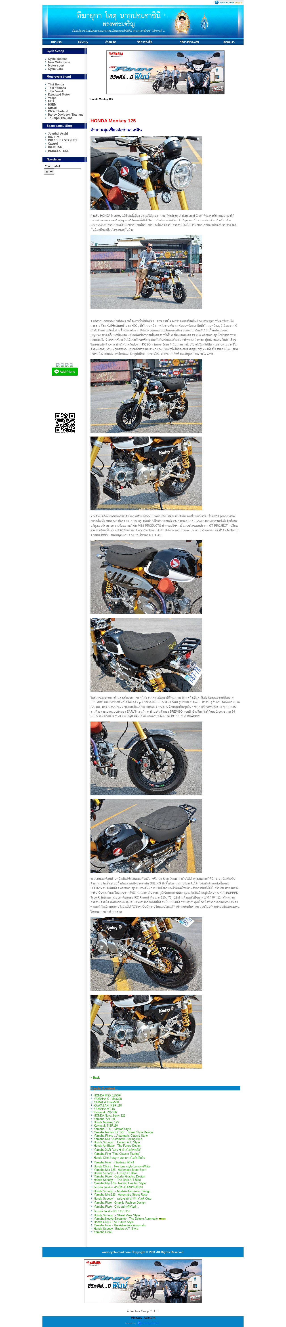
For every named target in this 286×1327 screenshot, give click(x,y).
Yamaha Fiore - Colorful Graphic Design (119, 1176)
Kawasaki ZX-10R (105, 1112)
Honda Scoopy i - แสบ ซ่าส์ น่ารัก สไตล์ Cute (122, 1198)
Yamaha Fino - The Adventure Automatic (120, 1225)
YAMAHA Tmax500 (106, 1102)
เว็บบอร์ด (110, 42)
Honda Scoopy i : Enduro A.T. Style (117, 1142)
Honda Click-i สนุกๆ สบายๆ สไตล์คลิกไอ (119, 1157)
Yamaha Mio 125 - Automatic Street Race (120, 1194)
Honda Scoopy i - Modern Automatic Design (122, 1191)
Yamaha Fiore (103, 1232)
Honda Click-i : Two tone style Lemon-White (122, 1166)
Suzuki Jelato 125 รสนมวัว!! (112, 1211)
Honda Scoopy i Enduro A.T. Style (116, 1228)
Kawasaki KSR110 (106, 1125)
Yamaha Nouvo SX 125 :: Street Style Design (123, 1132)
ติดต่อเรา (229, 42)
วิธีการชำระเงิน (189, 42)
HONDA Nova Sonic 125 (109, 1115)
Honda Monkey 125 (106, 1122)
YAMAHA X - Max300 (108, 1098)
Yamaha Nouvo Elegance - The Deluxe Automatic (126, 1218)
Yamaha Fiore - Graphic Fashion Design (119, 1202)
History (83, 42)
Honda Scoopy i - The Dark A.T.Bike (117, 1179)
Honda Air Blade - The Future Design (117, 1145)
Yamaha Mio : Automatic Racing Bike (118, 1139)
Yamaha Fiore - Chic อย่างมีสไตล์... (116, 1206)
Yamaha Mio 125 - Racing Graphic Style (120, 1183)
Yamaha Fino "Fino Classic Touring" (117, 1153)
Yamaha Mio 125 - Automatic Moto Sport (120, 1169)
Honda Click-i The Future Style (114, 1222)
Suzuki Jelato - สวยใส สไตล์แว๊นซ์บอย (118, 1187)
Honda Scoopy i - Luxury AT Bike (115, 1173)
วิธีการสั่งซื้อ (144, 42)
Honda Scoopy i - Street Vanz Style (117, 1215)
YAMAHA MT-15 (104, 1109)
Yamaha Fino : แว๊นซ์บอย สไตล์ (114, 1162)
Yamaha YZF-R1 (104, 1119)
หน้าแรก (56, 42)
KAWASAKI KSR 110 (108, 1105)
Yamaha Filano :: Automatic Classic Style (121, 1135)
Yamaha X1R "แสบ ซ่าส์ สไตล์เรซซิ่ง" (117, 1149)
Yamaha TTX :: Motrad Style (112, 1129)
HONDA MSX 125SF (107, 1095)
